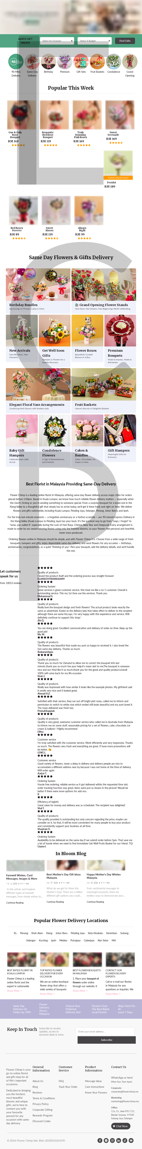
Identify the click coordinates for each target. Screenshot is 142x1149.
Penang (24, 933)
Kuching (43, 940)
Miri (114, 940)
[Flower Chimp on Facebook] (99, 1140)
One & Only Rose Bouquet (21, 115)
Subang (124, 933)
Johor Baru (61, 933)
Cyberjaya (89, 940)
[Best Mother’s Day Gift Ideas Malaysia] (66, 865)
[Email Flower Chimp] (131, 1140)
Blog (35, 1086)
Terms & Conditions (44, 1098)
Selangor (31, 940)
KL (15, 933)
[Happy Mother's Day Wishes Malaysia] (106, 865)
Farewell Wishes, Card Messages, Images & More (21, 877)
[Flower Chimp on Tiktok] (124, 1140)
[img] (85, 568)
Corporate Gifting (42, 1109)
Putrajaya (75, 940)
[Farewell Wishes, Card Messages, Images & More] (25, 865)
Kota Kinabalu (95, 933)
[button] (18, 145)
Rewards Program (42, 1115)
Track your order (68, 1086)
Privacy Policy (41, 1103)
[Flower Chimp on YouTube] (106, 1140)
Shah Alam (37, 933)
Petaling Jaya (78, 933)
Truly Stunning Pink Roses (87, 115)
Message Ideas (93, 1081)
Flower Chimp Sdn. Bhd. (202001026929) (41, 1140)
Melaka (63, 940)
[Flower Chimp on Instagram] (112, 1140)
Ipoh (53, 940)
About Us (38, 1081)
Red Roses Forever (23, 210)
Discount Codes (42, 1121)
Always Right (89, 210)
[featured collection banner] (71, 17)
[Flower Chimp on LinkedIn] (118, 1140)
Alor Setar (103, 940)
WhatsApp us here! (122, 1077)
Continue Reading (15, 902)
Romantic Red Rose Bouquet (54, 115)
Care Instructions (94, 1086)
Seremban (111, 933)
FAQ (61, 1081)
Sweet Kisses (56, 210)
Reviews (37, 1092)
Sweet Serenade (120, 115)
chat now (122, 1126)
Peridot (118, 165)
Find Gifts (125, 40)
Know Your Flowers (96, 1092)
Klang (49, 933)
